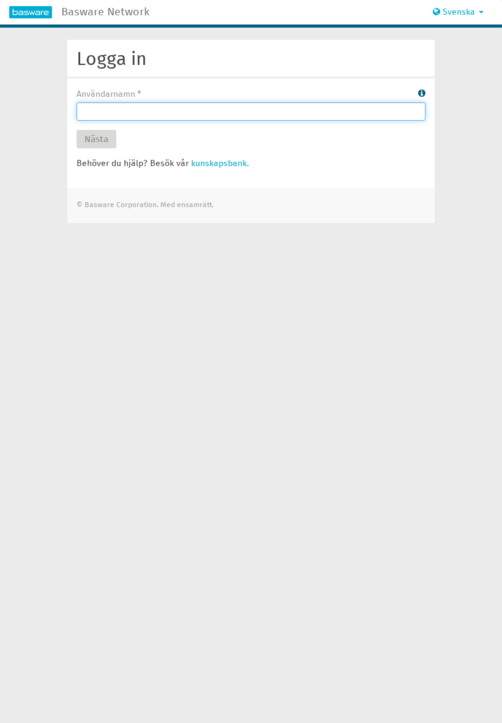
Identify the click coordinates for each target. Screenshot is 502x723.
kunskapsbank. (220, 163)
